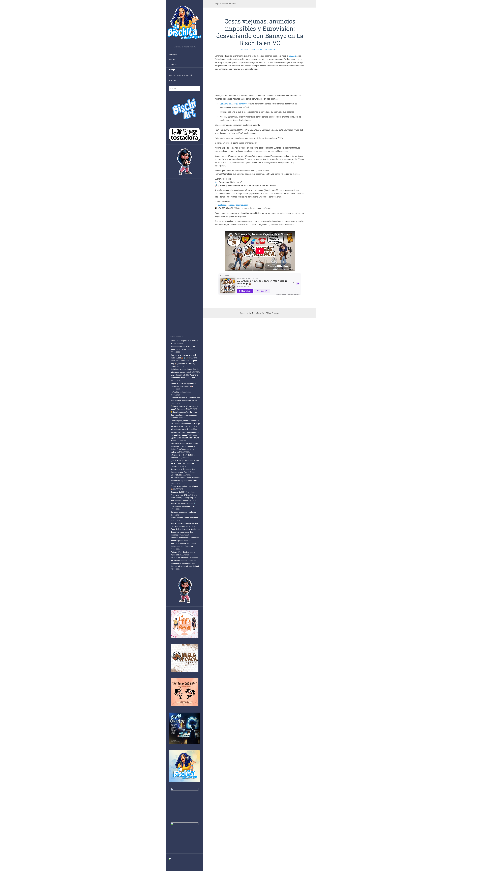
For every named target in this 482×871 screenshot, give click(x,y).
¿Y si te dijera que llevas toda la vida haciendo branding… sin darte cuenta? (185, 463)
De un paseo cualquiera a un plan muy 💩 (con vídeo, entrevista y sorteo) (184, 363)
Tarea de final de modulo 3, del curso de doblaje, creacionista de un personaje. (185, 532)
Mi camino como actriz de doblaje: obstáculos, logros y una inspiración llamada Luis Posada (185, 432)
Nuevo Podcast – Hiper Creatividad (184, 518)
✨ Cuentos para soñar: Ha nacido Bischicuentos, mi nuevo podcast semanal (184, 415)
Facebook (172, 65)
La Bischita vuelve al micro (181, 392)
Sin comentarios (272, 49)
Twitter (172, 70)
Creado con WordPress (248, 313)
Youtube (172, 60)
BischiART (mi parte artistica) (180, 75)
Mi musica (172, 80)
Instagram (173, 54)
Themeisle (275, 313)
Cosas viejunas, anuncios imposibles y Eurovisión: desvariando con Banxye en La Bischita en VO (185, 423)
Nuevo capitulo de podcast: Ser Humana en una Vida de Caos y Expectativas (183, 472)
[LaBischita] (184, 24)
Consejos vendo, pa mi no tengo (183, 512)
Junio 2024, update (178, 543)
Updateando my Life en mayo (182, 546)
